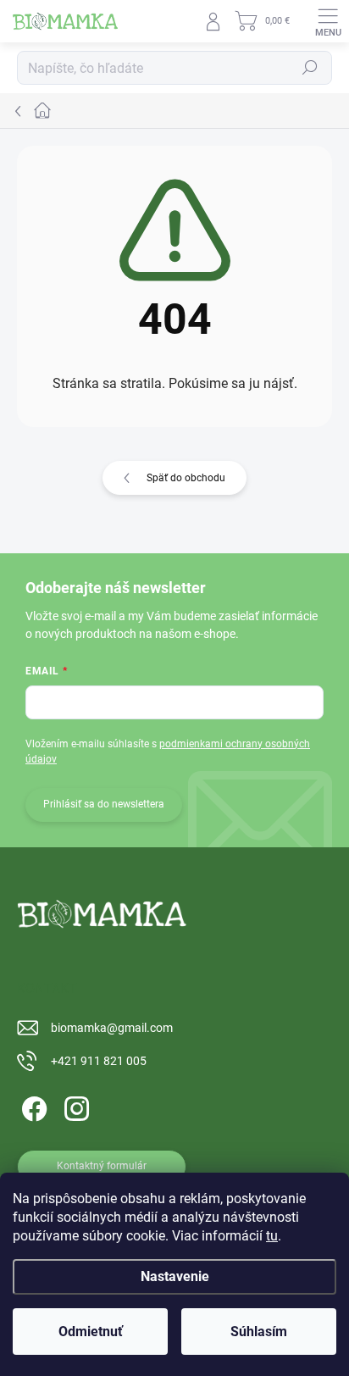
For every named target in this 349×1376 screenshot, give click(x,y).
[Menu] (328, 21)
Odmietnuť (90, 1331)
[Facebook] (32, 1106)
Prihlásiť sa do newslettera (103, 804)
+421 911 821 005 (99, 1061)
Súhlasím (258, 1331)
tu (272, 1236)
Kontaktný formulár (102, 1166)
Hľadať (310, 68)
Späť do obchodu (186, 478)
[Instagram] (74, 1106)
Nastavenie (175, 1276)
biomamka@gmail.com (112, 1028)
